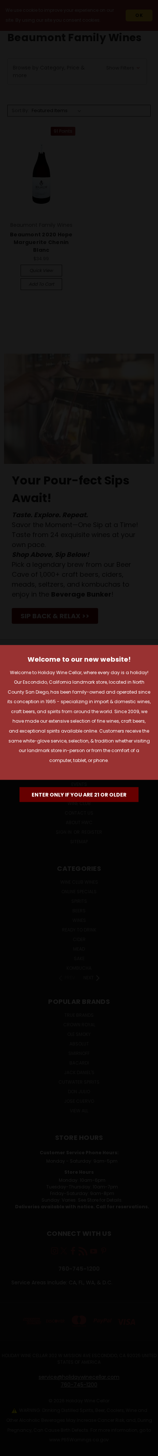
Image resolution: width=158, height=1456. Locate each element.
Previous (11, 1449)
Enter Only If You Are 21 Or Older (79, 794)
